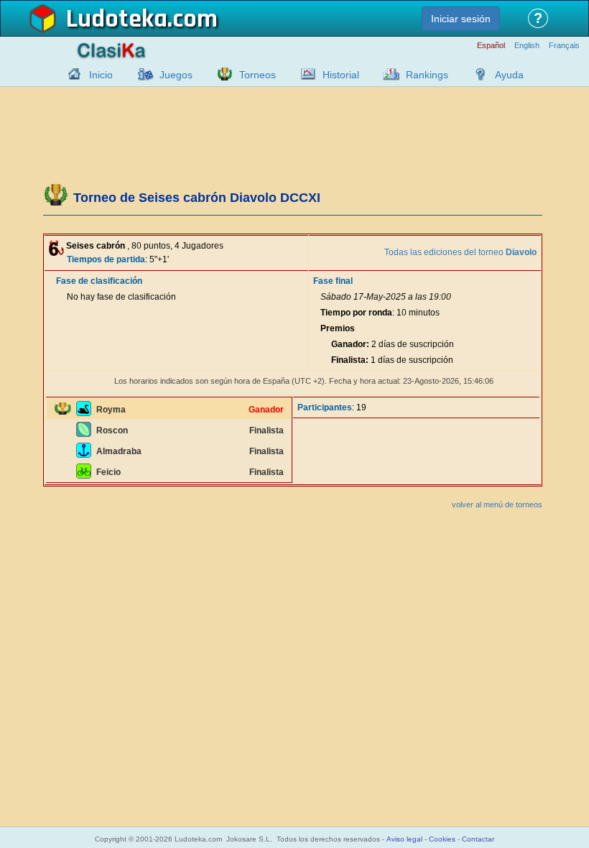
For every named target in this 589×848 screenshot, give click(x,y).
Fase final (333, 281)
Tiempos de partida (106, 259)
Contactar (478, 839)
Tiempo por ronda (356, 313)
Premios (337, 328)
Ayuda (509, 74)
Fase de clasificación (99, 281)
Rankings (427, 74)
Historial (341, 74)
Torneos (257, 74)
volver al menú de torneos (497, 504)
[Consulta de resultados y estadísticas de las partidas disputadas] (305, 74)
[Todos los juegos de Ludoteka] (141, 74)
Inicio (101, 74)
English (526, 46)
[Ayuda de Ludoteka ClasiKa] (477, 74)
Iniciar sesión (461, 18)
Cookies (442, 839)
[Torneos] (221, 74)
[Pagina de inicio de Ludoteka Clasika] (71, 74)
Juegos (176, 74)
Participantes (324, 407)
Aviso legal (404, 839)
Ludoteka (116, 19)
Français (564, 46)
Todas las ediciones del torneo (460, 252)
